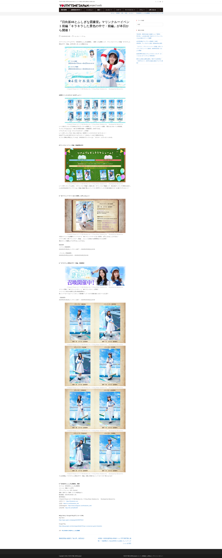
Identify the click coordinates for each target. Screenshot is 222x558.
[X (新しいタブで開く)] (156, 2)
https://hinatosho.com (72, 501)
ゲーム (83, 36)
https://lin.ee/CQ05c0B (71, 507)
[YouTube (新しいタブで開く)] (160, 2)
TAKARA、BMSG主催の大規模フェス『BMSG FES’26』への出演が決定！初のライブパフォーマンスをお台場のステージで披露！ (149, 36)
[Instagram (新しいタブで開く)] (158, 2)
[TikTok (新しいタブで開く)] (162, 2)
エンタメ (77, 36)
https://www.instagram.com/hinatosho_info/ (80, 505)
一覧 (62, 530)
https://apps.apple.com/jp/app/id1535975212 (71, 520)
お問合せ (149, 556)
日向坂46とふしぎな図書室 (74, 530)
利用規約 (144, 556)
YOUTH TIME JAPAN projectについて (132, 556)
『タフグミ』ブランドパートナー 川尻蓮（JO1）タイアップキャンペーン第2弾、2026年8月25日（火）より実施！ (149, 48)
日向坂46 (66, 530)
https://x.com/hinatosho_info (71, 503)
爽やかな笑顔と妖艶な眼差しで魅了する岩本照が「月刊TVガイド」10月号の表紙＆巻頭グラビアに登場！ (149, 61)
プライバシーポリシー (158, 556)
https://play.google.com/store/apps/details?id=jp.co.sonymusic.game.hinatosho (80, 526)
